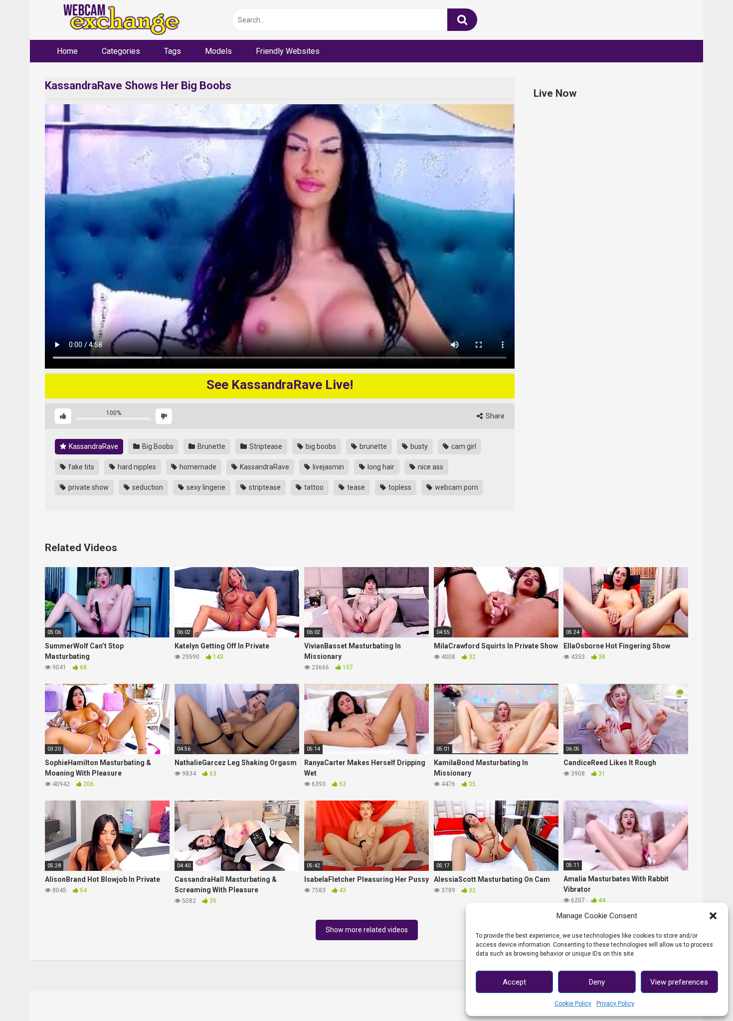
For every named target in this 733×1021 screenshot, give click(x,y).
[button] (713, 916)
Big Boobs (157, 446)
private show (88, 487)
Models (218, 51)
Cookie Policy (572, 1003)
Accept (514, 982)
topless (399, 487)
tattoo (313, 487)
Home (67, 51)
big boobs (320, 446)
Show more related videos (367, 930)
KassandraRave (92, 446)
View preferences (679, 982)
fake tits (80, 467)
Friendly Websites (288, 51)
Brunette (210, 446)
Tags (172, 51)
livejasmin (327, 467)
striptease (264, 487)
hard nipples (136, 467)
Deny (597, 982)
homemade (197, 467)
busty (418, 446)
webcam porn (455, 487)
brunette (372, 446)
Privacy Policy (615, 1003)
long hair (380, 467)
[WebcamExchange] (116, 20)
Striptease (265, 446)
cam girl (463, 446)
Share (494, 416)
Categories (121, 51)
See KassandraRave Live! (279, 384)
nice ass (429, 467)
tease (355, 487)
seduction (147, 487)
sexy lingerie (205, 487)
